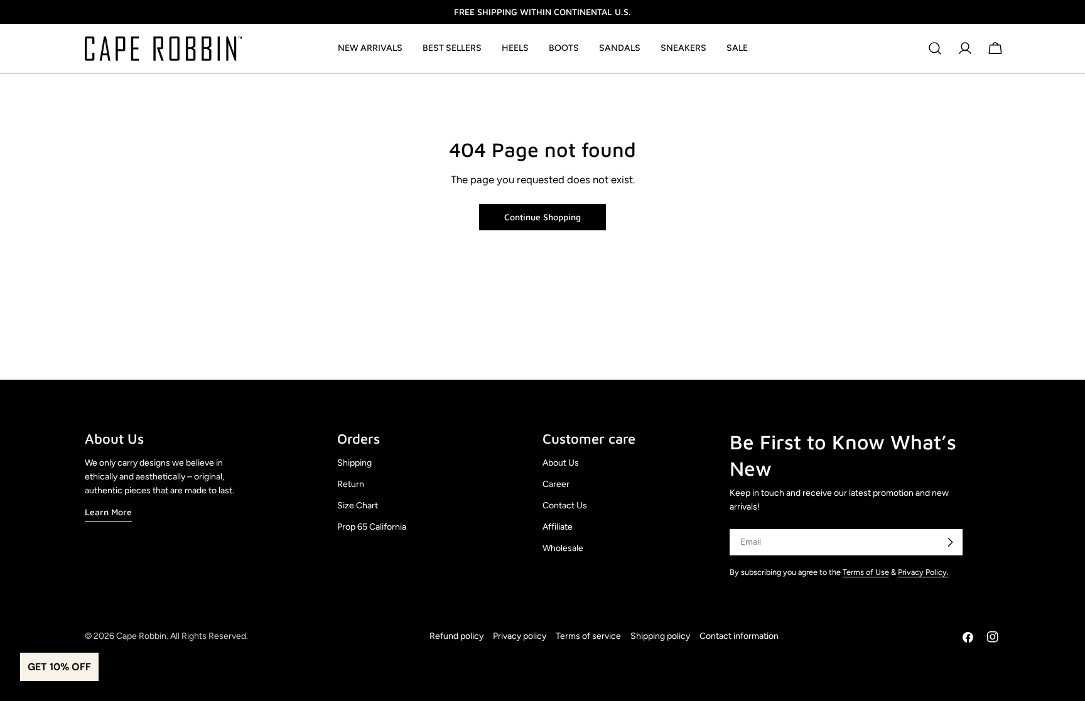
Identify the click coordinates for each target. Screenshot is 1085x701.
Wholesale (562, 548)
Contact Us (564, 505)
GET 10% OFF (59, 666)
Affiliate (557, 527)
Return (350, 484)
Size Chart (357, 505)
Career (555, 484)
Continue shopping (542, 216)
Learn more (108, 511)
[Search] (934, 48)
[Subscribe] (950, 542)
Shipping (354, 463)
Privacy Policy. (923, 572)
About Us (560, 463)
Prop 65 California (371, 527)
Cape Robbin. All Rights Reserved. (182, 636)
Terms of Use (866, 572)
